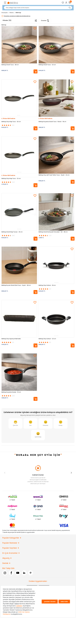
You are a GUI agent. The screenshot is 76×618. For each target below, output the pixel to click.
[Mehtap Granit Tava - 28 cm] (19, 44)
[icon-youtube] (17, 572)
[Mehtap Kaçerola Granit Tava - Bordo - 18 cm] (56, 98)
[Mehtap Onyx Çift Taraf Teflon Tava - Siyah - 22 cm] (56, 155)
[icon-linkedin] (24, 572)
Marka (12, 13)
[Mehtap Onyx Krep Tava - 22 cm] (19, 155)
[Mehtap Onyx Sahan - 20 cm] (56, 318)
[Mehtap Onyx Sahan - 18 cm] (56, 265)
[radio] (15, 423)
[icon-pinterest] (30, 572)
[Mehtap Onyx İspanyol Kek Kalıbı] (19, 318)
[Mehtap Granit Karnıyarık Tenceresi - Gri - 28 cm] (56, 212)
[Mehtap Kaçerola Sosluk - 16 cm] (19, 372)
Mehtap (3, 25)
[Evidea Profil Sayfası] (66, 2)
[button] (71, 473)
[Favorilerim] (63, 2)
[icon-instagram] (4, 572)
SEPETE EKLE (35, 71)
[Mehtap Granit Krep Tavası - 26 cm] (19, 212)
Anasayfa (4, 13)
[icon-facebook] (11, 572)
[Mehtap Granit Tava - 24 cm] (56, 44)
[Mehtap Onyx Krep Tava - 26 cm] (19, 98)
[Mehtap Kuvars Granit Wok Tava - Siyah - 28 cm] (19, 265)
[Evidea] (12, 2)
